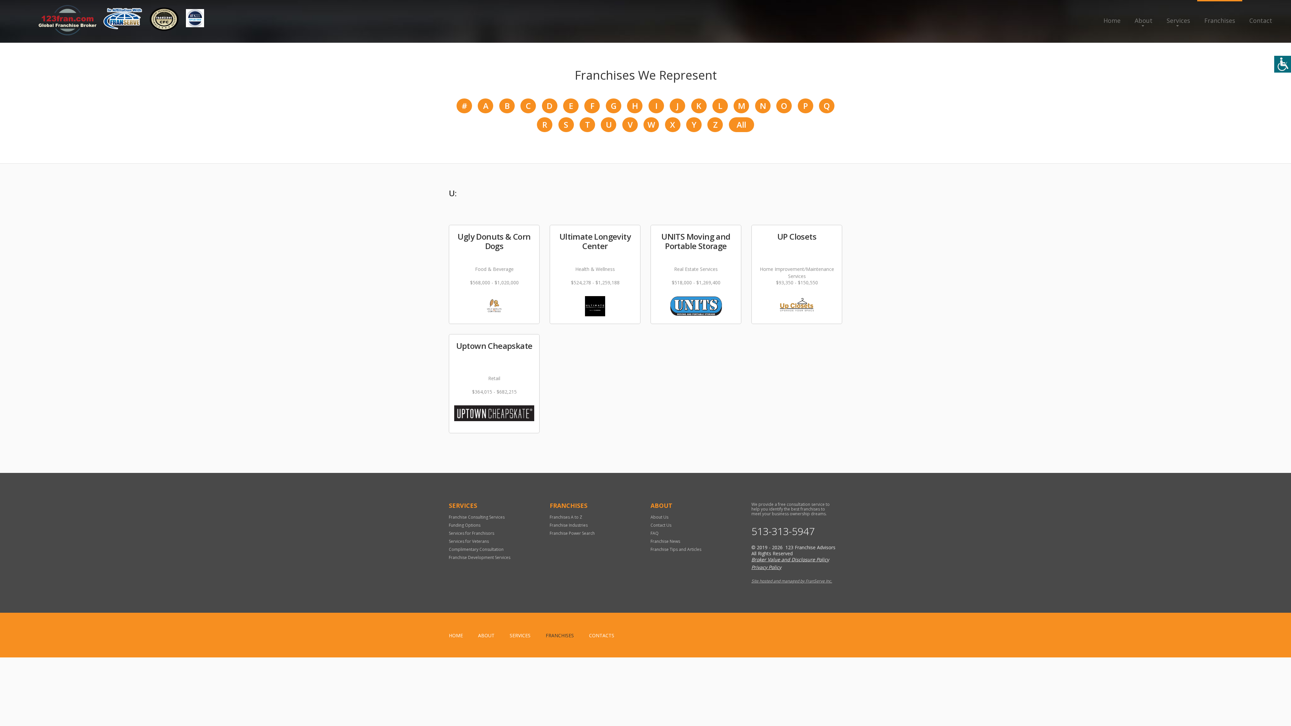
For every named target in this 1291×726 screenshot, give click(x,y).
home (456, 635)
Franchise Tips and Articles (676, 549)
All (741, 124)
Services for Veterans (469, 541)
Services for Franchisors (471, 533)
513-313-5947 (783, 531)
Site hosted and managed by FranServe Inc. (791, 581)
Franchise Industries (569, 525)
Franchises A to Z (566, 517)
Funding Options (464, 525)
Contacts (601, 635)
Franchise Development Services (479, 557)
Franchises (1219, 20)
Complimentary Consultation (476, 549)
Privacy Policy (766, 567)
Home (1112, 20)
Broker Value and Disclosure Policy (790, 559)
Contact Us (661, 525)
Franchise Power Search (572, 533)
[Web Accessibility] (1282, 64)
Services (1178, 20)
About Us (659, 517)
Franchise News (665, 541)
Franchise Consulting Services (477, 517)
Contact (1260, 20)
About (1143, 20)
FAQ (655, 533)
